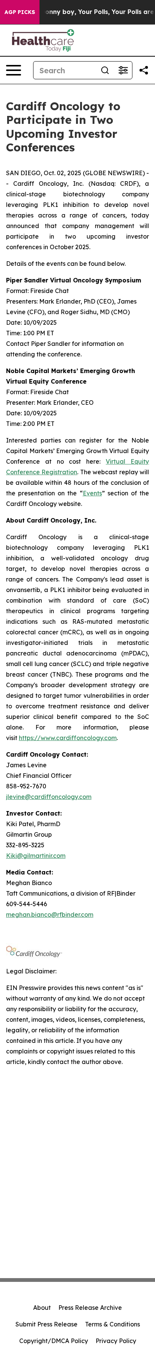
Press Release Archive (90, 1307)
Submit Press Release (46, 1324)
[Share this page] (143, 70)
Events (92, 493)
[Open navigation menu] (13, 70)
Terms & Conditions (112, 1324)
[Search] (105, 70)
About (42, 1307)
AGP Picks (20, 12)
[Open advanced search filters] (123, 70)
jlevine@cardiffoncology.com (48, 796)
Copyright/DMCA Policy (53, 1341)
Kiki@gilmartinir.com (35, 855)
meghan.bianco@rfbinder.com (49, 914)
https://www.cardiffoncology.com (68, 738)
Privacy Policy (116, 1341)
